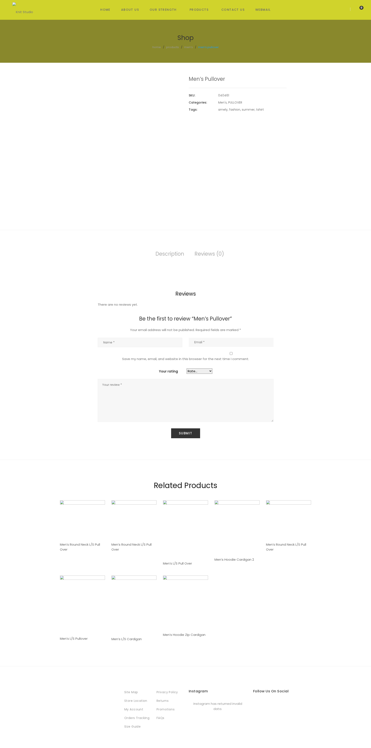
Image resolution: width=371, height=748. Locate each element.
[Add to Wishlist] (175, 83)
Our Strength (163, 10)
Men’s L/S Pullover (74, 638)
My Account (133, 709)
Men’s (188, 47)
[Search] (345, 9)
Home (105, 10)
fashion (234, 109)
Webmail (263, 10)
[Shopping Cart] (357, 9)
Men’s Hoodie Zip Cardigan (184, 634)
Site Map (131, 692)
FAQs (160, 718)
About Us (130, 10)
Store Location (135, 701)
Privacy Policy (167, 692)
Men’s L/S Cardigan (126, 639)
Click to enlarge (175, 94)
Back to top (361, 737)
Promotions (166, 709)
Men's (222, 102)
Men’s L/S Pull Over (177, 563)
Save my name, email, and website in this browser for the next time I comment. (185, 359)
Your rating (168, 371)
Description (169, 253)
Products (199, 10)
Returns (163, 701)
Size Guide (132, 726)
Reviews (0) (209, 253)
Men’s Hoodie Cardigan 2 (234, 559)
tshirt (260, 109)
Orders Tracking (136, 718)
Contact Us (233, 10)
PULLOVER (235, 102)
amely (223, 109)
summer (248, 109)
